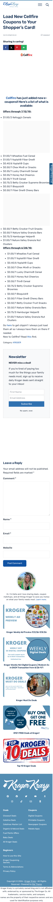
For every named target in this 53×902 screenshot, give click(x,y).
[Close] (46, 433)
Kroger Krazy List (50, 174)
